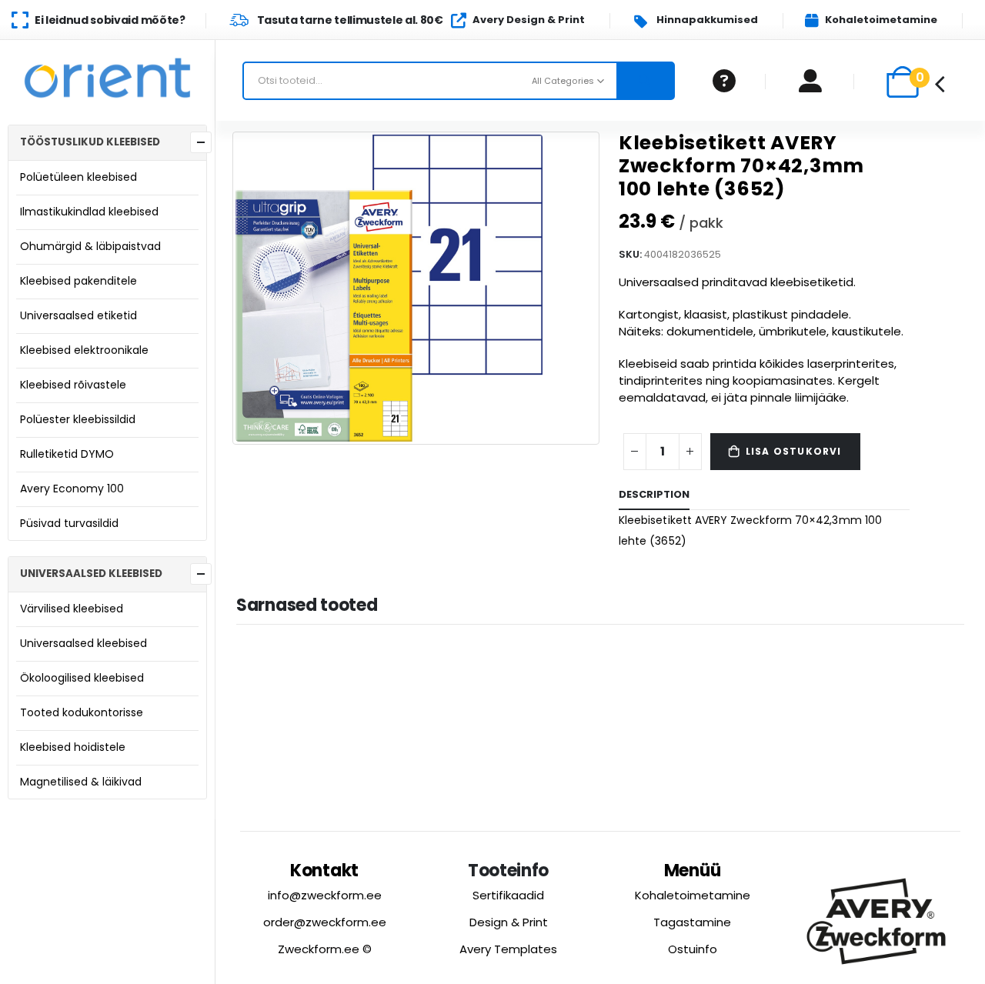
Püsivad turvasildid (69, 523)
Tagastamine (692, 922)
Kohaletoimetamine (692, 895)
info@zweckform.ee (325, 895)
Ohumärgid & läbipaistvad (90, 246)
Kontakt (324, 870)
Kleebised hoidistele (72, 747)
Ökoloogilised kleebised (82, 677)
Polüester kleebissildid (77, 419)
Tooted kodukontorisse (81, 712)
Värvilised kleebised (71, 608)
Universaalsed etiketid (78, 315)
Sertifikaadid (508, 895)
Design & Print (508, 922)
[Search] (645, 80)
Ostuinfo (692, 949)
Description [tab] (654, 494)
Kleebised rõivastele (73, 384)
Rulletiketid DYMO (67, 454)
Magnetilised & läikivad (81, 781)
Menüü (692, 870)
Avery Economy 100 (72, 488)
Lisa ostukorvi (794, 451)
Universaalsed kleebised (83, 643)
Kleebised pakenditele (78, 281)
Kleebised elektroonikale (84, 350)
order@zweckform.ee (324, 922)
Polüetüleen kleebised (78, 177)
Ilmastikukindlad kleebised (89, 211)
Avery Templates (508, 949)
